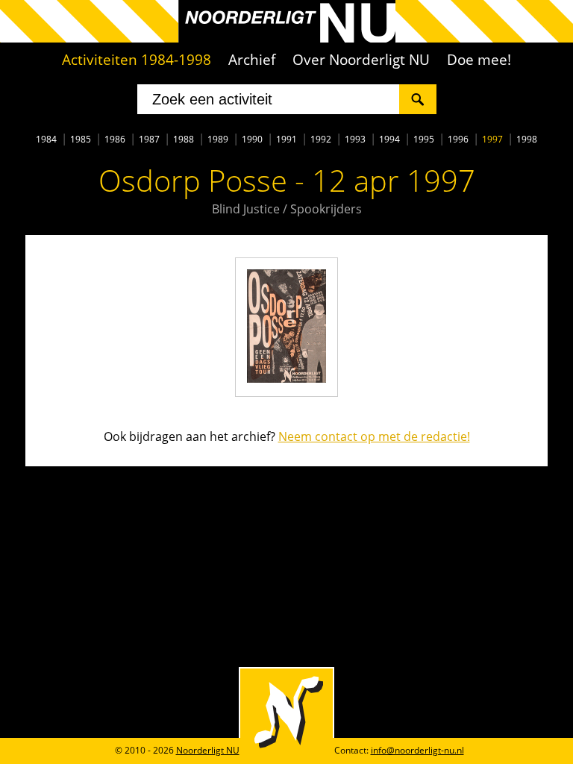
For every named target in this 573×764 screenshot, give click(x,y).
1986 (114, 139)
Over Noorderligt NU (361, 59)
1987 (149, 139)
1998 (526, 139)
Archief (251, 59)
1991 (286, 139)
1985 (80, 139)
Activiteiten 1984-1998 (136, 59)
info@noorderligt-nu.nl (417, 750)
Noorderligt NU (207, 750)
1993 (355, 139)
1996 (458, 139)
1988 (183, 139)
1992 (320, 139)
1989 (217, 139)
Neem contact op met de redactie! (374, 436)
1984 (46, 139)
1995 (423, 139)
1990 (252, 139)
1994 (389, 139)
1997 (492, 139)
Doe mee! (479, 59)
